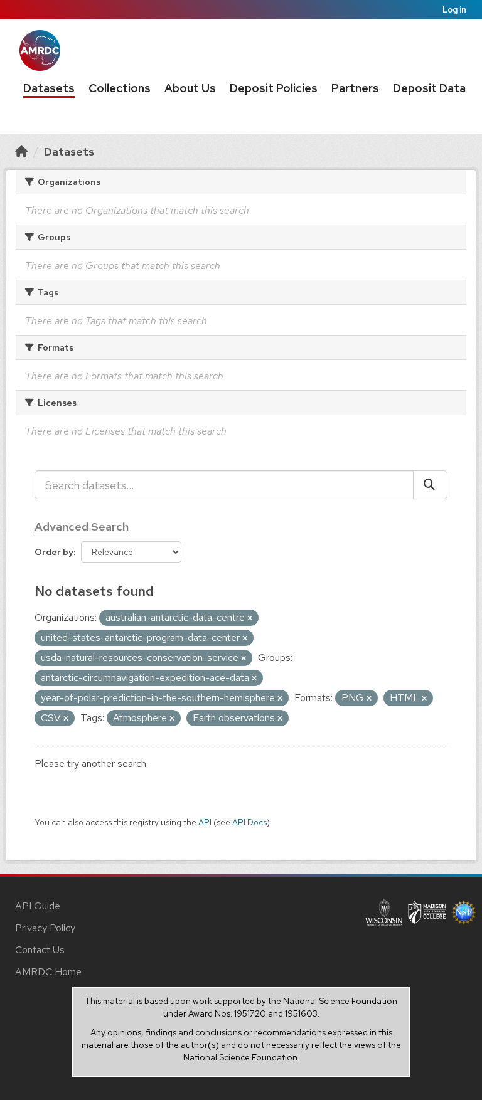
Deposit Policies (274, 88)
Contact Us (40, 949)
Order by (54, 552)
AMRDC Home (48, 971)
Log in (454, 9)
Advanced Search (82, 526)
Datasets (49, 88)
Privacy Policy (45, 927)
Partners (355, 88)
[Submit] (430, 484)
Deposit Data (429, 88)
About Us (190, 88)
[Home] (21, 151)
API (205, 822)
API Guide (37, 905)
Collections (119, 88)
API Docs (249, 822)
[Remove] (249, 618)
